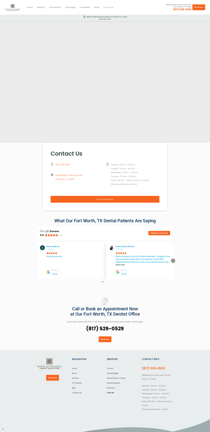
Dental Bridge (112, 373)
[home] (12, 7)
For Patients (85, 7)
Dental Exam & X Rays (116, 378)
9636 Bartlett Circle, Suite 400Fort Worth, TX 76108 (69, 177)
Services (75, 378)
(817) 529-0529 (182, 9)
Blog (73, 388)
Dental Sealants (113, 383)
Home (74, 368)
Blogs (96, 7)
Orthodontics (55, 7)
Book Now (198, 7)
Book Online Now (105, 199)
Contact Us (108, 7)
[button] (41, 7)
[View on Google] (42, 247)
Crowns (110, 368)
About (30, 7)
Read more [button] (120, 265)
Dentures (111, 388)
